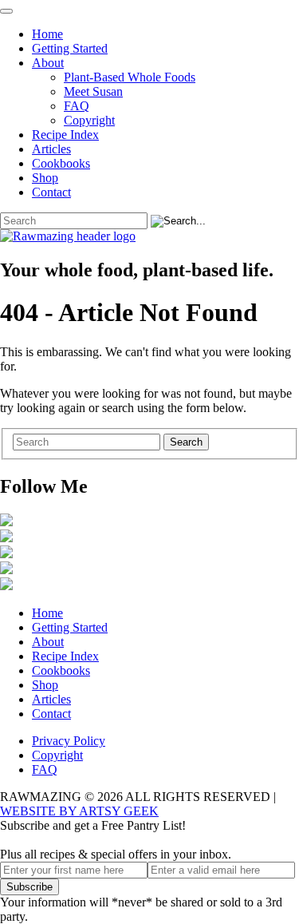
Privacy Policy (68, 741)
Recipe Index (65, 134)
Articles (51, 149)
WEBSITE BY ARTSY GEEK (79, 811)
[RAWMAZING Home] (149, 236)
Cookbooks (61, 163)
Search (186, 442)
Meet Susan (93, 91)
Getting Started (70, 48)
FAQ (76, 106)
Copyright (89, 120)
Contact (51, 192)
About (48, 62)
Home (47, 34)
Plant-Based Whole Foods (129, 77)
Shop (45, 177)
